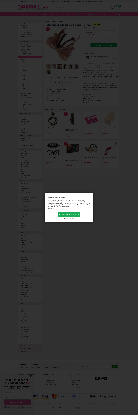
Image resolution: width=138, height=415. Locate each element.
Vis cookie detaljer (69, 218)
